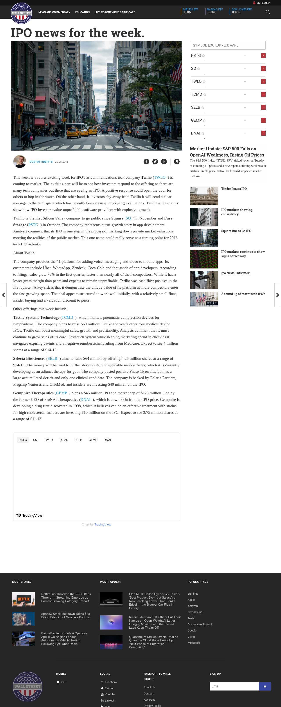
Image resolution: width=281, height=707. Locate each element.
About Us (149, 687)
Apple (191, 599)
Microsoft (194, 642)
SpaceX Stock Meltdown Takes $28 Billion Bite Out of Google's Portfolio (65, 615)
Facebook (111, 682)
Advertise (149, 699)
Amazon (193, 606)
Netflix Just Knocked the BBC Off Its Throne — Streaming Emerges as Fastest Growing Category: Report (66, 597)
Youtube (110, 694)
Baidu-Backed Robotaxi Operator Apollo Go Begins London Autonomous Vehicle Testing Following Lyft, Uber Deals (64, 638)
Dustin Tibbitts (41, 161)
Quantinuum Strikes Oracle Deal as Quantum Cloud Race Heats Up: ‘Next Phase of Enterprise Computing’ (153, 642)
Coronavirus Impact (200, 624)
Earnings (193, 593)
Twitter (109, 688)
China (191, 636)
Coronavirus (195, 612)
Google (192, 630)
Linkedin (110, 700)
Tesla (191, 618)
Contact (148, 693)
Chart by (96, 524)
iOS (63, 682)
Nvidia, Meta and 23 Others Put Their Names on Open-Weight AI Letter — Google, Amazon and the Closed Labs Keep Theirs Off (155, 622)
